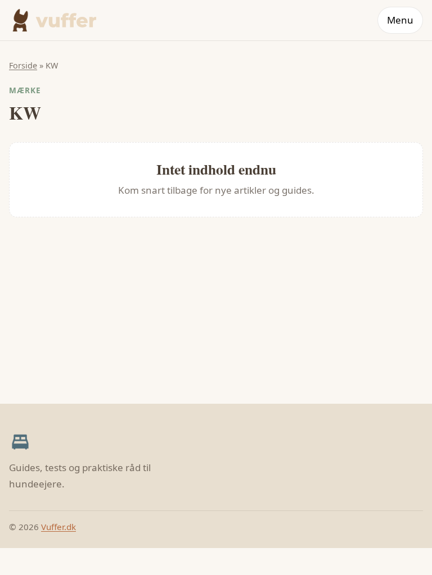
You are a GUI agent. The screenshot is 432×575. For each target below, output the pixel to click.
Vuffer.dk (58, 526)
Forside (23, 65)
